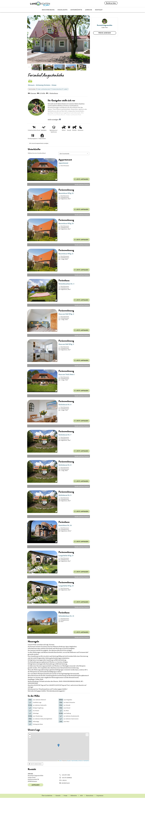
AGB (81, 800)
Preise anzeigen (104, 33)
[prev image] (29, 39)
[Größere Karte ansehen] (87, 739)
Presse (66, 800)
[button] (74, 157)
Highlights (63, 10)
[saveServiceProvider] (87, 17)
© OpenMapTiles (86, 764)
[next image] (87, 39)
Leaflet (60, 764)
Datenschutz (89, 800)
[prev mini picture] (29, 67)
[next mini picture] (88, 67)
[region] (58, 751)
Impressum (99, 800)
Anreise (88, 10)
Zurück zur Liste (111, 3)
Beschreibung (48, 10)
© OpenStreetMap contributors (76, 764)
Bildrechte (74, 800)
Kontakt (99, 10)
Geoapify (68, 764)
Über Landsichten (47, 800)
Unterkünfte (76, 10)
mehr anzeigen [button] (53, 119)
